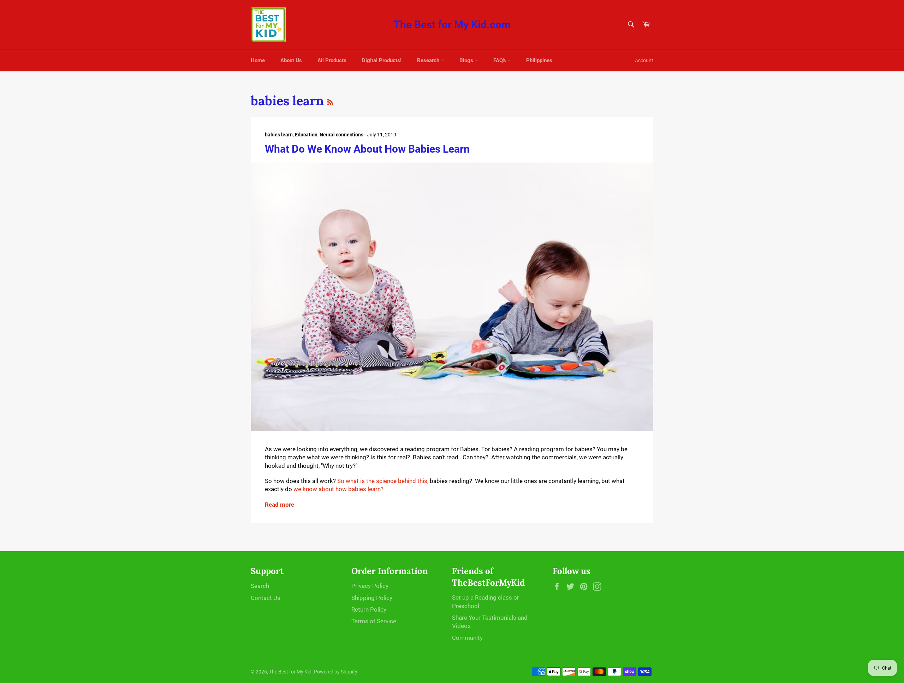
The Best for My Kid (290, 672)
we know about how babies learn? (339, 489)
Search (260, 585)
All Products (331, 60)
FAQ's (500, 60)
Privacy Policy (369, 585)
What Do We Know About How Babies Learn (367, 149)
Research (429, 60)
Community (467, 637)
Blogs (467, 60)
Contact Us (265, 597)
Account (644, 60)
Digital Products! (382, 60)
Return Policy (368, 609)
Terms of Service (373, 621)
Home (258, 60)
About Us (291, 60)
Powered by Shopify (335, 672)
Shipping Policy (371, 597)
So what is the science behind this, (382, 480)
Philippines (539, 60)
